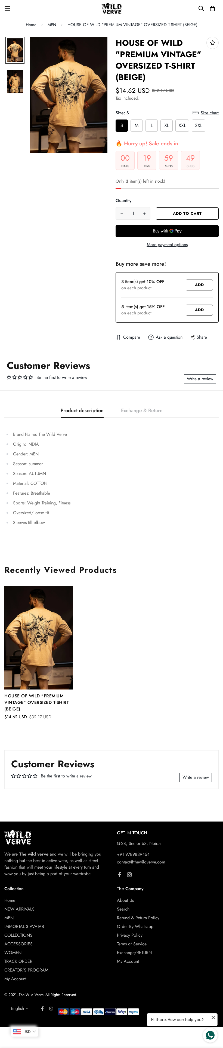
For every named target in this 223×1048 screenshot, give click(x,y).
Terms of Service (132, 944)
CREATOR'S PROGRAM (26, 970)
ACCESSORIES (18, 944)
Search (123, 909)
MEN (52, 25)
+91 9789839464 (133, 854)
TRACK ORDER (18, 961)
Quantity (124, 200)
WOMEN (12, 952)
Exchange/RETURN (134, 952)
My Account (15, 979)
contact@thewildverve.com (141, 862)
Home (31, 25)
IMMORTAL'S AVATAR (24, 926)
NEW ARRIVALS (19, 909)
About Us (125, 900)
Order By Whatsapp (135, 926)
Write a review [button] (200, 379)
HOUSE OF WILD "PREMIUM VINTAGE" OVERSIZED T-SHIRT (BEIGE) (36, 702)
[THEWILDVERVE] (111, 8)
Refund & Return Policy (138, 918)
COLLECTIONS (18, 935)
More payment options (167, 244)
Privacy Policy (130, 935)
